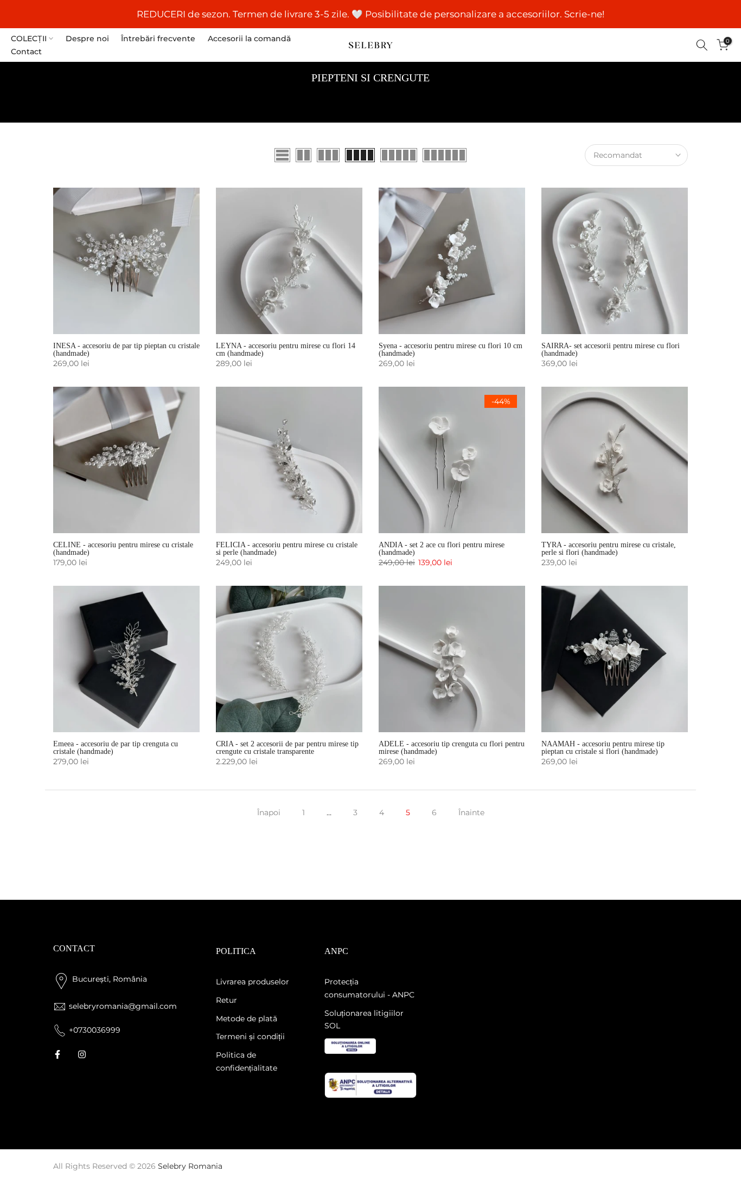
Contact (26, 51)
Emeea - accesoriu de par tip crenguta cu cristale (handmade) (115, 748)
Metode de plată (246, 1018)
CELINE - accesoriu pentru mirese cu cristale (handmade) (123, 548)
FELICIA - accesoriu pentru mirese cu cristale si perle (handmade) (286, 548)
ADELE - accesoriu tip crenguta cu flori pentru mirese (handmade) (452, 748)
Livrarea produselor (252, 982)
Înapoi (268, 812)
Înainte (471, 812)
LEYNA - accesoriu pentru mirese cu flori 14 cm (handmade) (285, 349)
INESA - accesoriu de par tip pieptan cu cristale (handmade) (126, 349)
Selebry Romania (190, 1166)
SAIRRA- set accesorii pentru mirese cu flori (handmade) (610, 349)
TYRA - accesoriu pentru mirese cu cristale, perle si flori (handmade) (608, 548)
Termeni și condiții (250, 1036)
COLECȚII (29, 38)
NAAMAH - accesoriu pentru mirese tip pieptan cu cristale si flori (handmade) (603, 748)
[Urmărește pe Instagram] (82, 1054)
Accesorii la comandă (249, 38)
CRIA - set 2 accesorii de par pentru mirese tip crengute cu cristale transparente (287, 748)
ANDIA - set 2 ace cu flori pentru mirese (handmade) (441, 548)
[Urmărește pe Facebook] (57, 1054)
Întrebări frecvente (158, 38)
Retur (226, 1000)
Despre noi (87, 38)
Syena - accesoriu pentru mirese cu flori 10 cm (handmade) (450, 349)
